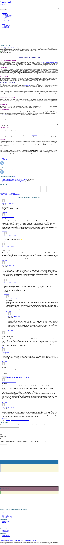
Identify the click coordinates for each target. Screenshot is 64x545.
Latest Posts (4, 159)
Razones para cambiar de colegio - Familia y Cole (17, 420)
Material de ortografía (5, 531)
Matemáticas (6, 19)
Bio (3, 158)
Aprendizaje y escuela (3, 194)
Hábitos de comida (5, 515)
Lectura (5, 17)
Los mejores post (7, 25)
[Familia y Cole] (5, 2)
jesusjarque (17, 47)
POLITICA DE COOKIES (30, 540)
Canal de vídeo (6, 26)
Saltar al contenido (3, 4)
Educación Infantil (7, 16)
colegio (9, 194)
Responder (4, 212)
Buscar (1, 7)
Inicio (3, 11)
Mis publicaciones (5, 27)
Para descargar (5, 14)
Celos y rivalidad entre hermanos (7, 517)
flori (3, 218)
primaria (16, 194)
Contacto (56, 6)
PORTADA (2, 540)
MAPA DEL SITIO (19, 540)
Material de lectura (5, 526)
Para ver (3, 24)
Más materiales (7, 21)
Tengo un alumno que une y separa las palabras (12, 181)
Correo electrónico (3, 436)
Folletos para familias (8, 15)
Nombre (1, 434)
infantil (14, 194)
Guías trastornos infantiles (9, 22)
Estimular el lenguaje (5, 514)
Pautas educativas (5, 513)
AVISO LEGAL (9, 540)
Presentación (4, 13)
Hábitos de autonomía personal (7, 516)
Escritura (5, 18)
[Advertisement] (26, 36)
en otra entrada (34, 135)
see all (15, 176)
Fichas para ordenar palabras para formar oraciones (13, 180)
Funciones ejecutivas (8, 20)
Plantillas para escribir (5, 530)
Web (0, 438)
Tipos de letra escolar (5, 521)
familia (11, 194)
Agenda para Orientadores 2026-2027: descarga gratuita (14, 179)
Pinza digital (4, 522)
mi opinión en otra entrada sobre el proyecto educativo (48, 62)
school (19, 194)
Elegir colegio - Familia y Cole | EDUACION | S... (17, 377)
